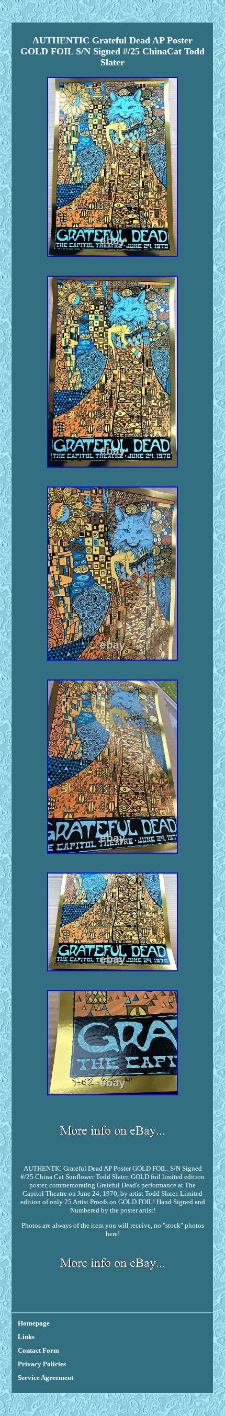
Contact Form (38, 1350)
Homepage (34, 1323)
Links (26, 1337)
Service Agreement (45, 1377)
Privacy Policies (42, 1364)
